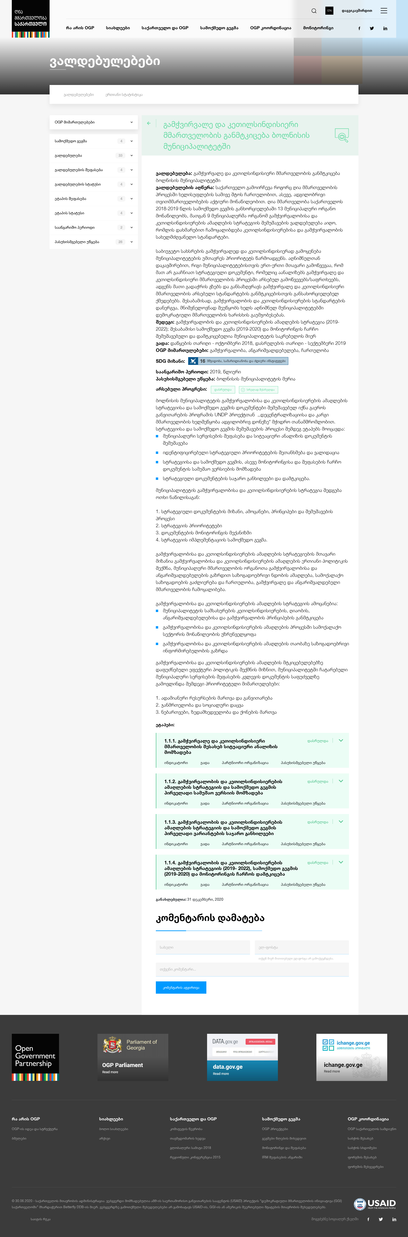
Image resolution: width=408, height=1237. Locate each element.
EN (329, 10)
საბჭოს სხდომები (362, 1148)
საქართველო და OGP (165, 27)
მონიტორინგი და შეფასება (284, 1148)
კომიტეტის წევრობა (186, 1129)
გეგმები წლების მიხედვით (284, 1138)
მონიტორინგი (318, 27)
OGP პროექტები (275, 1129)
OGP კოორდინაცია (270, 27)
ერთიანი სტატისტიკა (124, 94)
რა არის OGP (80, 27)
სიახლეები (118, 27)
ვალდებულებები (79, 94)
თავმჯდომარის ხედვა (187, 1138)
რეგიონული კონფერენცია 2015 (195, 1157)
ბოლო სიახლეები (113, 1129)
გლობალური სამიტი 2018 (190, 1148)
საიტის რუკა (41, 1219)
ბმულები (19, 1138)
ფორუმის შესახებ (362, 1157)
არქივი (104, 1138)
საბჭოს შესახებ (360, 1138)
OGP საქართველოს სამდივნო (372, 1129)
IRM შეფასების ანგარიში (282, 1157)
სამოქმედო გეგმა (219, 27)
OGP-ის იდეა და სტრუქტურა (35, 1129)
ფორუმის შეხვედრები (366, 1167)
